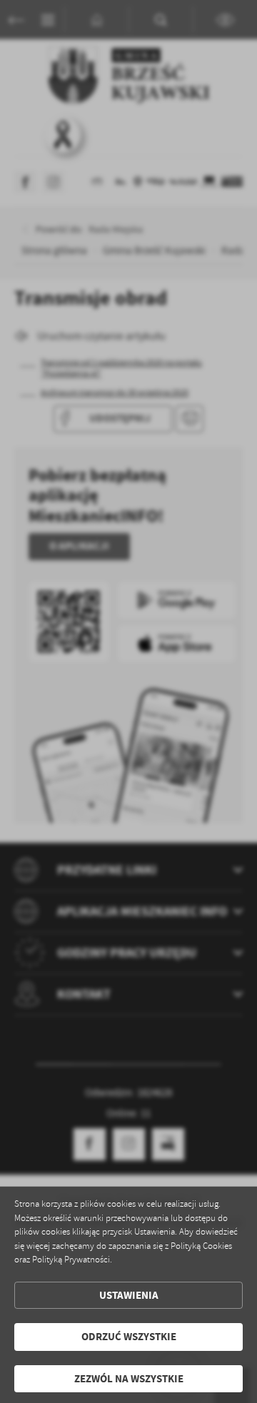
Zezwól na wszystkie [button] (128, 1379)
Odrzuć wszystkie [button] (128, 1336)
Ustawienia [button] (128, 1295)
